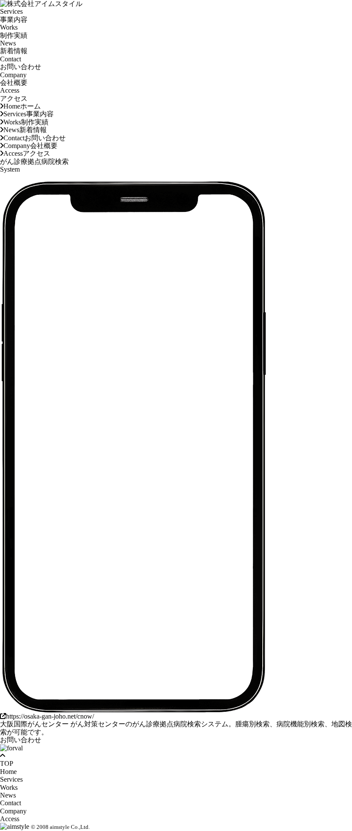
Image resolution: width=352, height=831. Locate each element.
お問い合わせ (20, 739)
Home (22, 106)
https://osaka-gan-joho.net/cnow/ (50, 716)
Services (13, 15)
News (13, 46)
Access (13, 94)
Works (13, 31)
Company (13, 78)
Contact (20, 62)
